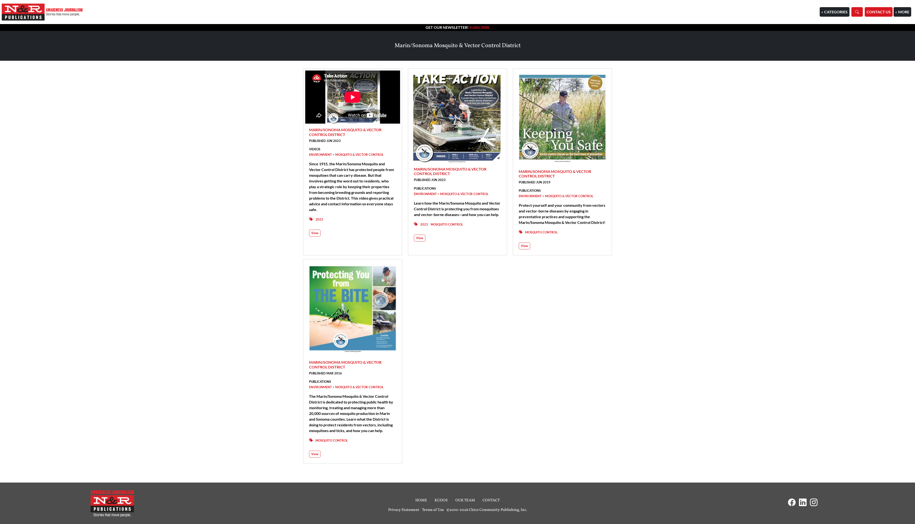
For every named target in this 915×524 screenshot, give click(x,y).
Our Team (465, 500)
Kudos (441, 500)
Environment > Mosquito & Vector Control (346, 154)
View (314, 233)
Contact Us (879, 12)
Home (421, 500)
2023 (319, 219)
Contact (491, 500)
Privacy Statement (403, 510)
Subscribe (479, 27)
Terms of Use (433, 510)
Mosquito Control (447, 224)
